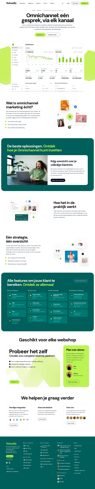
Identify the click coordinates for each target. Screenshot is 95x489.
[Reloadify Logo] (11, 3)
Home (33, 10)
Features (39, 10)
